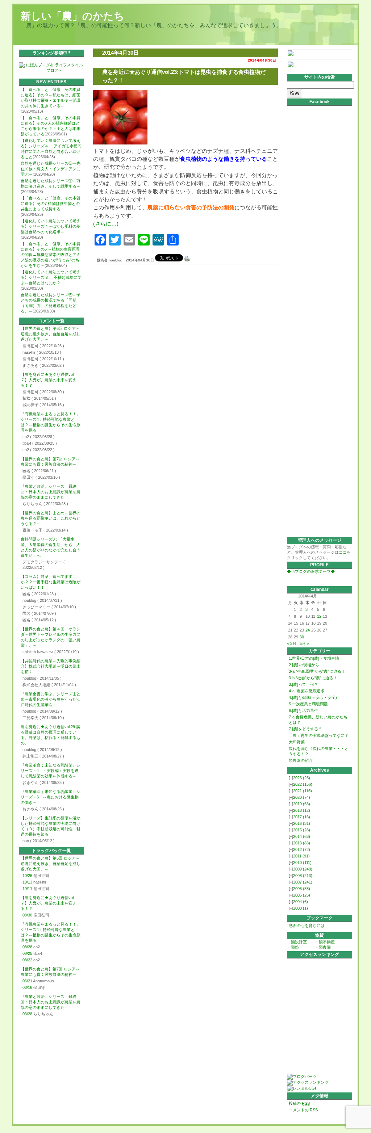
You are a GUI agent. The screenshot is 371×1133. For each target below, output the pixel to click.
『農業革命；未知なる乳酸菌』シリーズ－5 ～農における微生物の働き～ (50, 797)
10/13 (27, 882)
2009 (302, 869)
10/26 (27, 875)
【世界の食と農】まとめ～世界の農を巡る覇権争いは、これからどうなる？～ (50, 518)
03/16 (27, 987)
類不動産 (327, 942)
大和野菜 (297, 742)
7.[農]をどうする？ (305, 729)
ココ (343, 552)
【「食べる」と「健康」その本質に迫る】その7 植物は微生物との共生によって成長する (50, 203)
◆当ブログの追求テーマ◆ (311, 571)
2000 (300, 908)
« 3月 (291, 643)
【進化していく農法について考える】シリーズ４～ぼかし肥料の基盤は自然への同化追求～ (50, 226)
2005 (301, 895)
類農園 (325, 947)
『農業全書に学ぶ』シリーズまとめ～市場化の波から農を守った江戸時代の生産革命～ (50, 699)
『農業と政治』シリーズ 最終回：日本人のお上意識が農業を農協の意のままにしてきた (50, 491)
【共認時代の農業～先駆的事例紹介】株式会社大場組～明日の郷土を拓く (50, 666)
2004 (300, 901)
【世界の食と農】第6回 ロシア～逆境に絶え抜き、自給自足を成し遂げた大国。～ (50, 333)
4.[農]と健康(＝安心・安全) (313, 697)
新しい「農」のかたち (72, 16)
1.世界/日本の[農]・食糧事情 (314, 658)
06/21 (27, 981)
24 (307, 630)
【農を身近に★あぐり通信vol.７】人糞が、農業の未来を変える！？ (48, 379)
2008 (302, 875)
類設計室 (299, 942)
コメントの (303, 1110)
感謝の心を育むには (307, 925)
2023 (301, 778)
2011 (301, 856)
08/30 (27, 915)
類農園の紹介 (301, 760)
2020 (301, 797)
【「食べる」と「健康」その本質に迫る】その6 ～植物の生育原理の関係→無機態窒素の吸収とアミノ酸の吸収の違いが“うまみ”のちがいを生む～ (50, 255)
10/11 (27, 888)
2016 (301, 823)
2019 (301, 804)
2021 (302, 791)
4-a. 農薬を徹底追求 (307, 691)
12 (319, 616)
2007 (302, 882)
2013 (301, 843)
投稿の (299, 1103)
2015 (301, 830)
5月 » (304, 643)
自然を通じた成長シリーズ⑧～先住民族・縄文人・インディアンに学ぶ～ (50, 168)
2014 (301, 836)
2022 (302, 784)
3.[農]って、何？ (303, 684)
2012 (301, 849)
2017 (301, 817)
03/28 (27, 1014)
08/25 (27, 953)
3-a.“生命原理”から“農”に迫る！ (317, 671)
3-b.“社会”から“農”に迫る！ (313, 678)
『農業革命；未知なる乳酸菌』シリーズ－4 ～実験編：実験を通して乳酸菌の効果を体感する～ (50, 770)
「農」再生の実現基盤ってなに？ (319, 735)
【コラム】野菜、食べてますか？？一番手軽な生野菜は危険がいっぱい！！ (50, 581)
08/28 (27, 947)
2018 (301, 810)
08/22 (27, 960)
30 (302, 637)
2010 (302, 862)
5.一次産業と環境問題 (308, 704)
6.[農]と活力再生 (303, 710)
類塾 (295, 947)
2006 (301, 888)
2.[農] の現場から (304, 665)
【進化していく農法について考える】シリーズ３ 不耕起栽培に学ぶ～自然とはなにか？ (51, 277)
